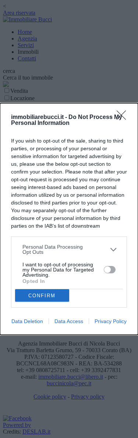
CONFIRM (42, 295)
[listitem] (69, 249)
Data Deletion (27, 321)
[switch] (110, 269)
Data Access (68, 321)
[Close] (124, 118)
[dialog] (69, 219)
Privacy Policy (111, 321)
